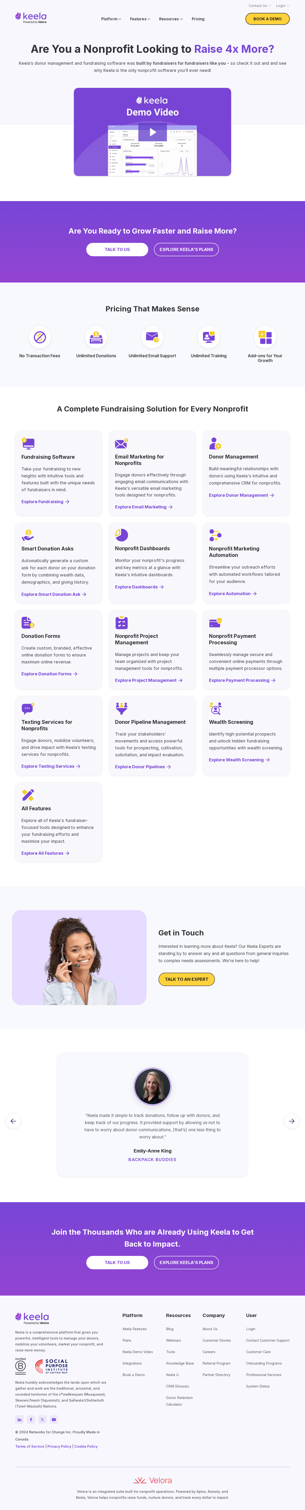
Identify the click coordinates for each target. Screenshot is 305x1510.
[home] (30, 17)
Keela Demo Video (137, 1352)
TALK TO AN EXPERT (186, 979)
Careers (209, 1352)
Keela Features (134, 1329)
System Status (258, 1386)
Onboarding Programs (264, 1363)
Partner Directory (216, 1375)
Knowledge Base (180, 1363)
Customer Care (258, 1352)
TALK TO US (117, 249)
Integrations (132, 1363)
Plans (126, 1340)
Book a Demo (133, 1375)
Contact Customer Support (268, 1340)
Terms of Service (29, 1446)
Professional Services (263, 1375)
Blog (169, 1329)
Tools (170, 1352)
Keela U (172, 1375)
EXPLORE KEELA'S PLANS (186, 249)
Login (250, 1329)
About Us (210, 1329)
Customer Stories (217, 1340)
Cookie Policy (85, 1446)
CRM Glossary (177, 1386)
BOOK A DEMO (268, 18)
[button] (260, 5)
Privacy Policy (59, 1446)
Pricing (198, 19)
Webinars (173, 1340)
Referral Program (216, 1363)
